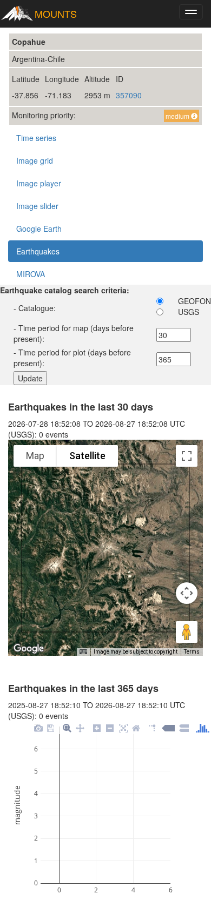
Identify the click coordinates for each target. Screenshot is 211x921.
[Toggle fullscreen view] (186, 456)
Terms (192, 652)
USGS (188, 311)
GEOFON (194, 300)
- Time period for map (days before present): (74, 333)
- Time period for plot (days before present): (72, 357)
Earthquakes (38, 251)
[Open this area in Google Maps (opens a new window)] (29, 649)
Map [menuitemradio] (35, 455)
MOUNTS (56, 13)
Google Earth (39, 228)
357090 (129, 95)
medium (178, 115)
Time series (36, 137)
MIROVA (30, 273)
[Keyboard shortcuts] (83, 652)
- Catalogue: (35, 307)
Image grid (34, 160)
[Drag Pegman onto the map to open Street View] (186, 632)
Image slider (37, 205)
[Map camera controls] (186, 593)
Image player (38, 183)
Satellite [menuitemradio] (87, 455)
